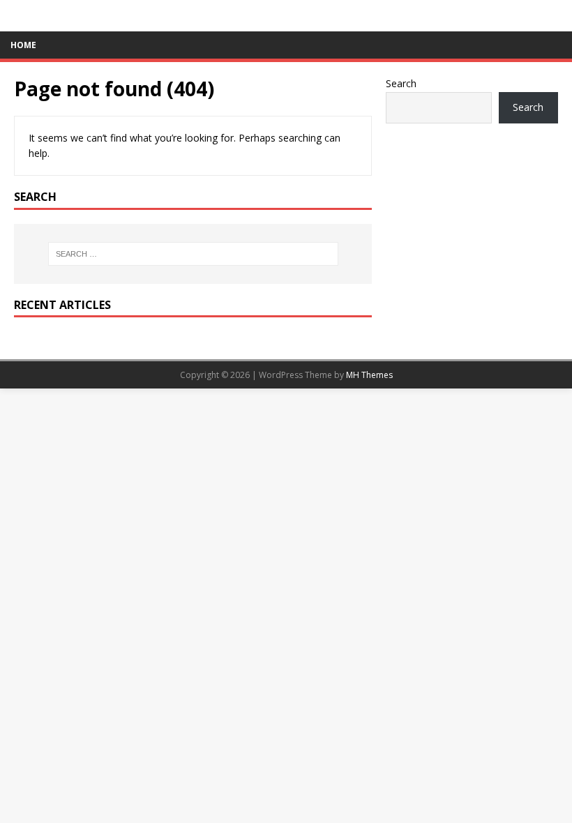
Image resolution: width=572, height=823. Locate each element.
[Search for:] (193, 254)
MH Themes (369, 375)
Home (23, 45)
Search (401, 83)
